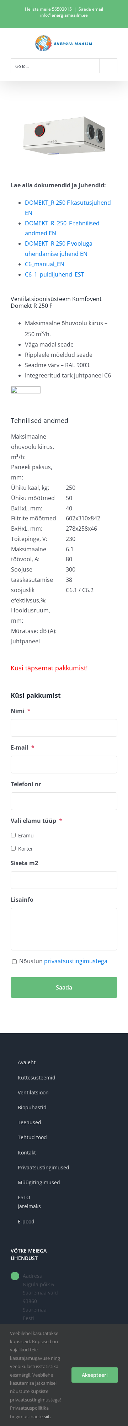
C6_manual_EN (44, 264)
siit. (47, 1416)
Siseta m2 (24, 863)
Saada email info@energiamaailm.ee (71, 12)
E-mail (22, 747)
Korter (25, 848)
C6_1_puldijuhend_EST (54, 274)
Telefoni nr (26, 784)
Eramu (26, 835)
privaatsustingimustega (75, 961)
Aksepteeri (95, 1375)
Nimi (21, 711)
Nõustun (63, 961)
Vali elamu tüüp (36, 821)
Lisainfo (22, 900)
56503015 (62, 9)
